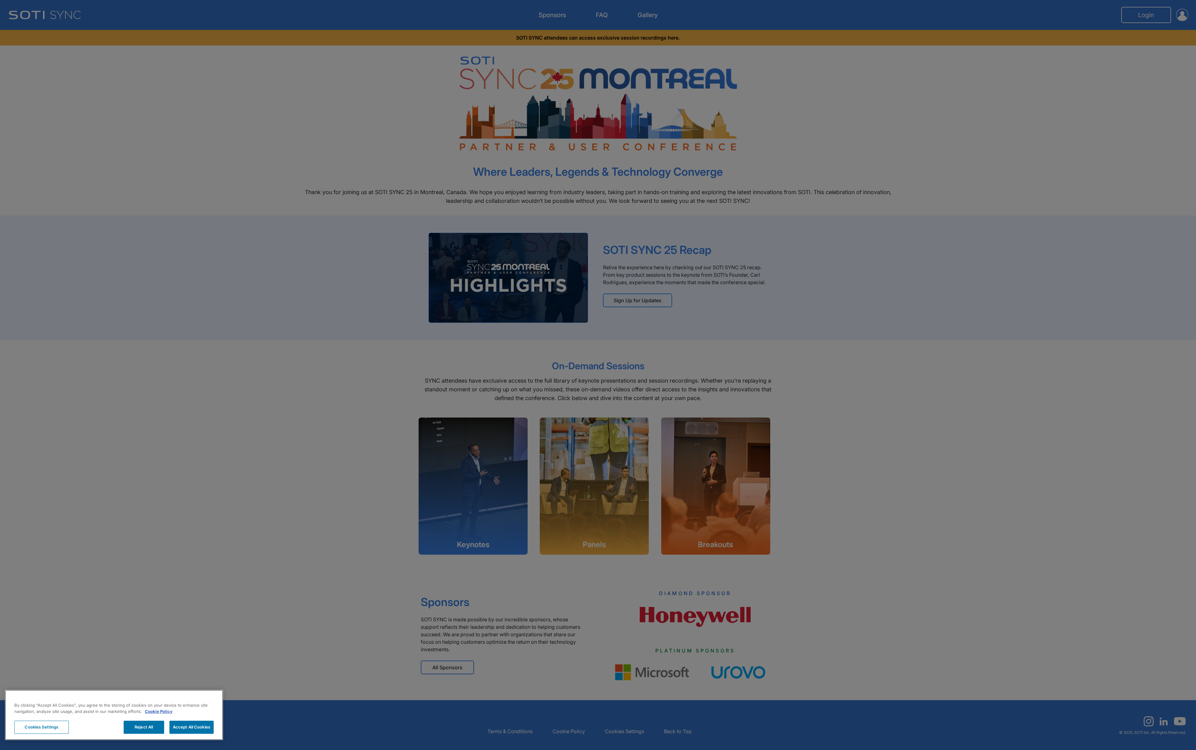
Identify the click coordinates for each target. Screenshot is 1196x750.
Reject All (144, 726)
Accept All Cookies (191, 726)
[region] (114, 715)
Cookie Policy (159, 711)
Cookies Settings (41, 726)
